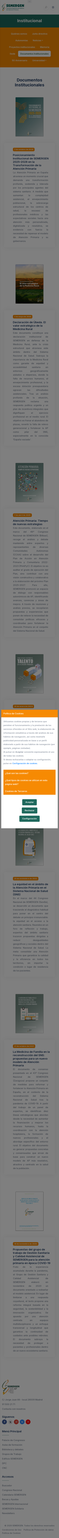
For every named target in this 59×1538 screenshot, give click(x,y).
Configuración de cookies (24, 763)
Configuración (29, 818)
